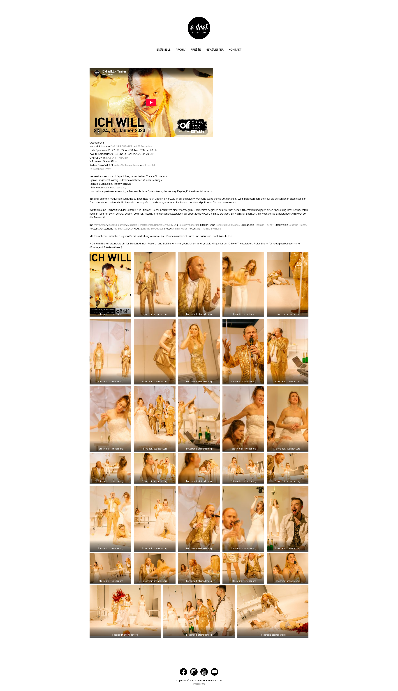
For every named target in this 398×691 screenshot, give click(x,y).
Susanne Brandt (297, 224)
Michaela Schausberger (140, 224)
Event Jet (150, 165)
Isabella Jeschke (117, 224)
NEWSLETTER (215, 49)
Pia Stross (119, 228)
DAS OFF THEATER (121, 146)
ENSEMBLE (163, 49)
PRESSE (196, 49)
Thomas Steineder (211, 228)
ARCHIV (180, 49)
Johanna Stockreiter (152, 228)
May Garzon (100, 224)
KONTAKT (235, 49)
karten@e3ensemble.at (127, 165)
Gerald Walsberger (188, 224)
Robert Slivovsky (163, 224)
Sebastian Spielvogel (227, 224)
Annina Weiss (179, 228)
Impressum (199, 683)
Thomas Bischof (264, 224)
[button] (110, 285)
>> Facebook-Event (100, 168)
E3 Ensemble (145, 146)
